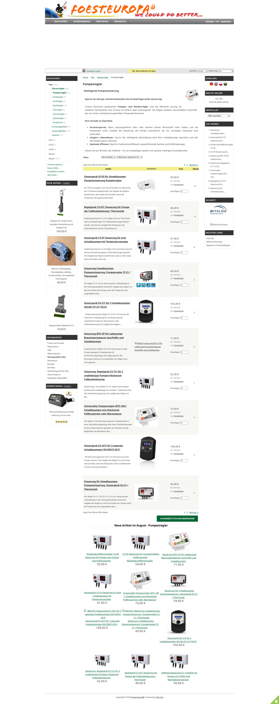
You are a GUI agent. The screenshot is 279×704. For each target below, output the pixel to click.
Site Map (51, 367)
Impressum (52, 360)
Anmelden (210, 21)
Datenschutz (52, 346)
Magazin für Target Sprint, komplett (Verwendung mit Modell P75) (61, 224)
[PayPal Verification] (219, 224)
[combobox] (64, 71)
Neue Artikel (60, 21)
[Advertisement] (139, 46)
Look (51, 149)
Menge (196, 169)
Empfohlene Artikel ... (56, 171)
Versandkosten (179, 185)
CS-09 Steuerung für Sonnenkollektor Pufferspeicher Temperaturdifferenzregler (140, 557)
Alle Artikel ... (52, 175)
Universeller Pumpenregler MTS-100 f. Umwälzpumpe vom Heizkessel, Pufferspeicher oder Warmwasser (105, 409)
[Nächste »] (193, 165)
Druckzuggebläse (59, 126)
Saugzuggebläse (59, 131)
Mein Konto (102, 21)
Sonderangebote (81, 21)
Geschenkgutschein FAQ (57, 371)
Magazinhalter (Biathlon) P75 (61, 325)
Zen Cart (159, 697)
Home (85, 77)
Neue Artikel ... (53, 168)
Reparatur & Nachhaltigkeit (218, 245)
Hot (92, 77)
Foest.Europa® (137, 697)
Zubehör (55, 135)
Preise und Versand (55, 343)
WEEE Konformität (214, 241)
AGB (49, 350)
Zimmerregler (58, 114)
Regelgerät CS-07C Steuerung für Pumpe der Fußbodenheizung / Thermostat (141, 676)
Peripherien (57, 122)
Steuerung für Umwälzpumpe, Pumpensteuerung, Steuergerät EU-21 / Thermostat (106, 485)
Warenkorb (120, 21)
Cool (51, 144)
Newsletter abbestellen (57, 378)
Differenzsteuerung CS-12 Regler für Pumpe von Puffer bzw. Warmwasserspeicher (179, 676)
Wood (52, 154)
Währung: (212, 70)
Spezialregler (58, 118)
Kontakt (50, 364)
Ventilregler (57, 101)
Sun (50, 140)
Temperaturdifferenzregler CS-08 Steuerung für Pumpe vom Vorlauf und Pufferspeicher (102, 557)
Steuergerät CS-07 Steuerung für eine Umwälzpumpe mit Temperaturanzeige (102, 596)
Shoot (52, 158)
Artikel (108, 169)
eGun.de (210, 238)
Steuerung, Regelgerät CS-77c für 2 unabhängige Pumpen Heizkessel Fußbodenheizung (103, 375)
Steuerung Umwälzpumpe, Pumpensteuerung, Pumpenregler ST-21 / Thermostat (107, 272)
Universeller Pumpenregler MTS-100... (218, 173)
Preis (181, 169)
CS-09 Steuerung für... (219, 152)
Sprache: (193, 70)
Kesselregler (57, 105)
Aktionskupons (53, 374)
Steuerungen (102, 77)
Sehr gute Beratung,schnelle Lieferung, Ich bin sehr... (61, 413)
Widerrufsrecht (53, 353)
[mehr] (66, 183)
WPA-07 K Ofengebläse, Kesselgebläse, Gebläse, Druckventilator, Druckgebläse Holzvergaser (61, 273)
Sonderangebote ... (55, 164)
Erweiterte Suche (93, 71)
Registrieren (226, 21)
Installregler (57, 97)
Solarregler (57, 109)
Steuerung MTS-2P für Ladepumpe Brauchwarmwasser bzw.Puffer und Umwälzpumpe (104, 337)
